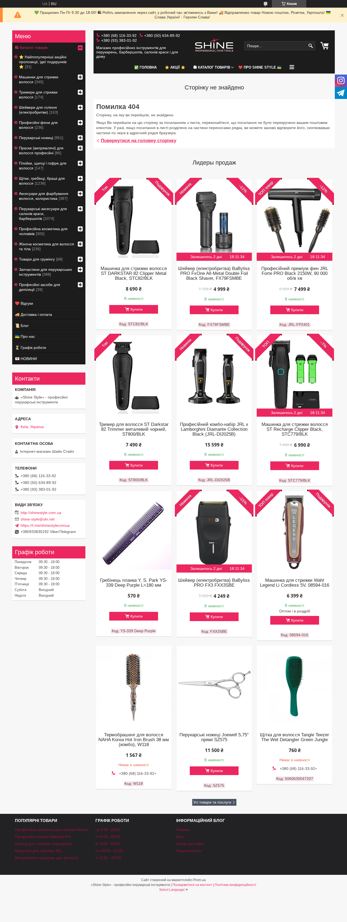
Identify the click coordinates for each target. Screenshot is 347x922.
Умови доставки (190, 843)
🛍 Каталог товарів (211, 67)
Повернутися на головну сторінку (138, 140)
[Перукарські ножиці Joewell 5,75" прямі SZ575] (214, 686)
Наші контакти (188, 851)
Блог (180, 836)
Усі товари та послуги (212, 802)
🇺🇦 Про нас (25, 336)
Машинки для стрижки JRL (38, 851)
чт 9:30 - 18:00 (108, 858)
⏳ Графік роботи (30, 347)
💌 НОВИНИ (26, 358)
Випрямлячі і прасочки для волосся (46, 858)
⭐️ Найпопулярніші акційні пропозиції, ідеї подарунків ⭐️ (42, 62)
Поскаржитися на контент (192, 885)
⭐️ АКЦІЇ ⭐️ (175, 67)
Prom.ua (199, 880)
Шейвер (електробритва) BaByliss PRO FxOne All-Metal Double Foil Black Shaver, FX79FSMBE (214, 273)
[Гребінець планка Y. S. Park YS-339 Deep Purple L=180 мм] (133, 532)
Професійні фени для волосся (38, 125)
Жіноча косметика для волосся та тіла (46, 246)
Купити (136, 309)
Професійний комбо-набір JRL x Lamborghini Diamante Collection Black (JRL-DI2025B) (214, 429)
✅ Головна (145, 67)
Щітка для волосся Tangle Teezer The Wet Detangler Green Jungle (294, 737)
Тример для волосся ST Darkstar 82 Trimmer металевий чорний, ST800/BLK (134, 429)
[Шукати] (310, 46)
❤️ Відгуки (24, 303)
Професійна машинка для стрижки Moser (51, 829)
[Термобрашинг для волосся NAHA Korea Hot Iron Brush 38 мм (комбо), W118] (133, 686)
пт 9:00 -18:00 (107, 836)
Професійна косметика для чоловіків (43, 231)
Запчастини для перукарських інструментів (45, 272)
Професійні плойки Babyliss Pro (43, 836)
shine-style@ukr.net (37, 519)
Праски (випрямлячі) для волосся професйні (41, 150)
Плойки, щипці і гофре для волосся (42, 165)
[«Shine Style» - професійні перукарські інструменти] (214, 45)
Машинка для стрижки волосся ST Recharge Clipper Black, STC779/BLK (295, 429)
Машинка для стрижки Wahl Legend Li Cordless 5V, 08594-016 (294, 583)
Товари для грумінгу (37, 259)
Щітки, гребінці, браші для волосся (42, 180)
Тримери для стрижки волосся (38, 94)
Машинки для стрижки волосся (38, 79)
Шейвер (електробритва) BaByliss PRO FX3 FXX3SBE (214, 583)
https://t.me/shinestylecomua (45, 525)
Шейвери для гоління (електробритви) (38, 109)
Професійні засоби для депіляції (39, 287)
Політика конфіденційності (235, 885)
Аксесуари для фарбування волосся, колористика (43, 196)
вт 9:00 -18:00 (107, 843)
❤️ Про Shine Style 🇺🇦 (259, 67)
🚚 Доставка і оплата (33, 314)
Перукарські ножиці (36, 138)
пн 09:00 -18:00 (109, 851)
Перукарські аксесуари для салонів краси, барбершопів (43, 214)
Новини (182, 829)
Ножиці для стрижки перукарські (43, 843)
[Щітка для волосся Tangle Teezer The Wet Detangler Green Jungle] (294, 686)
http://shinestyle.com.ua (41, 512)
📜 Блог (22, 325)
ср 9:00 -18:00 (107, 829)
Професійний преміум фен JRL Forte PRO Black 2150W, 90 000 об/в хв (294, 273)
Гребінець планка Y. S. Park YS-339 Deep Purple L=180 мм (133, 583)
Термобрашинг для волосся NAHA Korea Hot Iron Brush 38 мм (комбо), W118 (133, 740)
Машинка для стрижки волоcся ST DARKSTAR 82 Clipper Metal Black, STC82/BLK (134, 273)
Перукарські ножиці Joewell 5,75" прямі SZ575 (214, 737)
